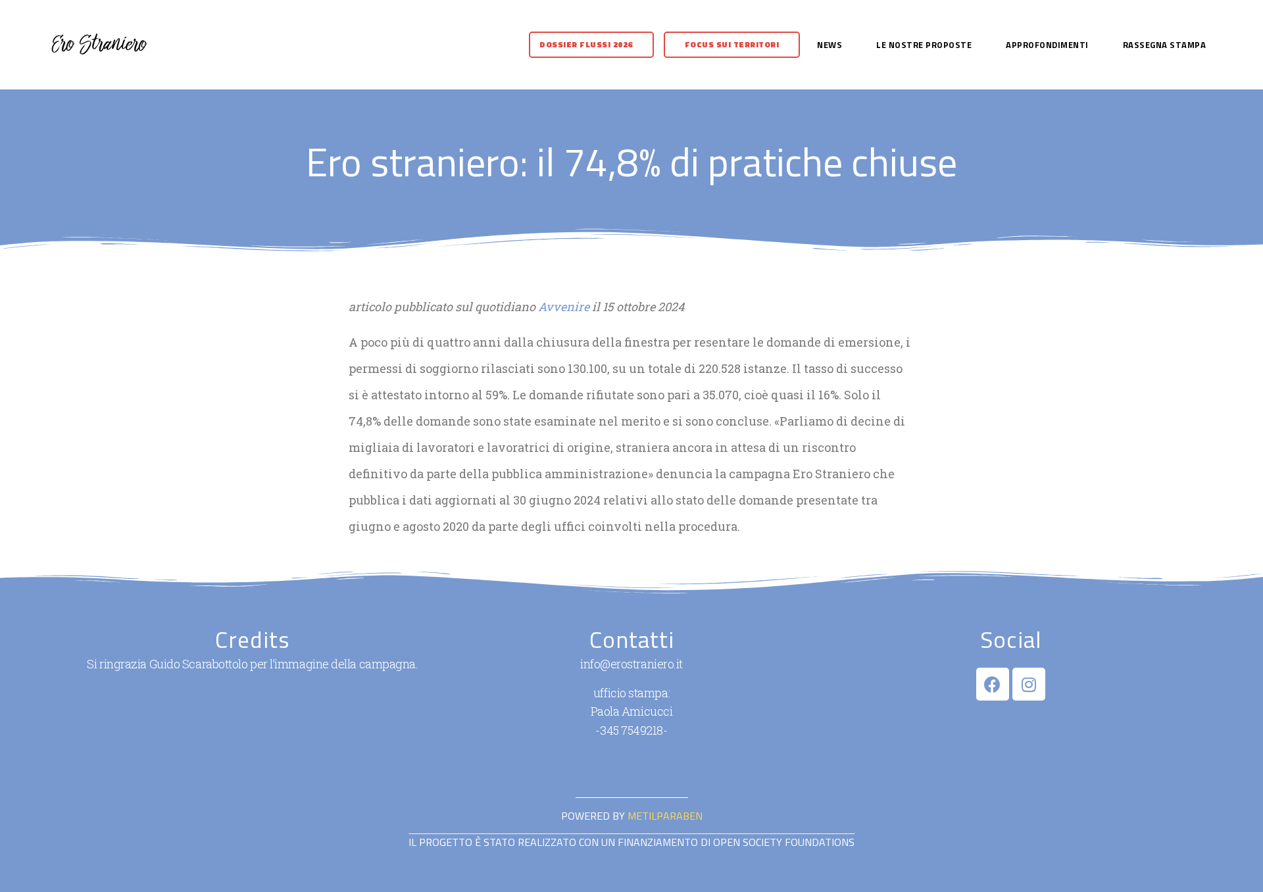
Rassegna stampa (1164, 44)
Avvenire (563, 306)
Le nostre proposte (924, 44)
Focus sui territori (732, 44)
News (829, 44)
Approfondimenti (1047, 44)
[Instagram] (1028, 684)
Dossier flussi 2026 (586, 44)
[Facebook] (992, 684)
